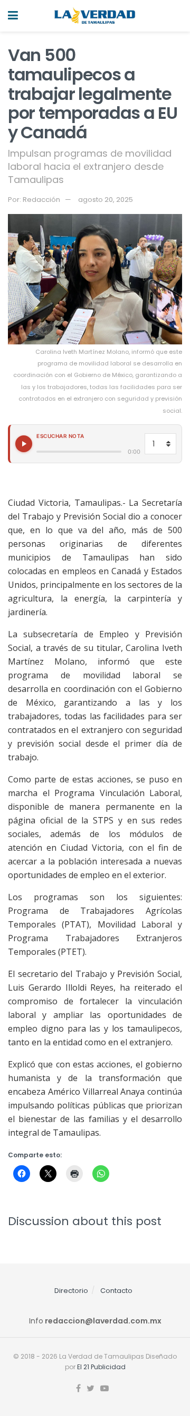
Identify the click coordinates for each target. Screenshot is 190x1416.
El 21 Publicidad (101, 1366)
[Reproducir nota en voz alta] (23, 443)
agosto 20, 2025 (105, 200)
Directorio (71, 1291)
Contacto (116, 1291)
